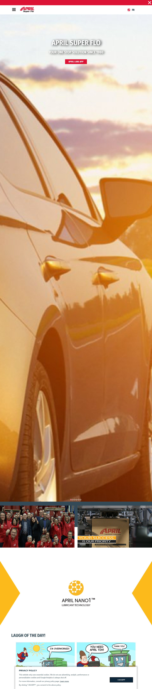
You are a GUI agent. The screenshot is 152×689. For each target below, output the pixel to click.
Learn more (64, 681)
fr (133, 9)
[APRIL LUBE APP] (129, 9)
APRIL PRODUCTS (76, 54)
